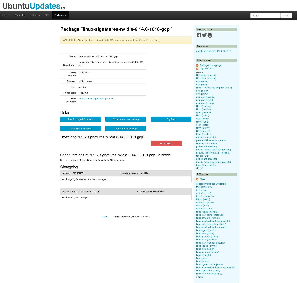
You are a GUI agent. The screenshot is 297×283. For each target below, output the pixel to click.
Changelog (20, 15)
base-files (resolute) (206, 165)
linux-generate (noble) (207, 236)
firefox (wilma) (203, 199)
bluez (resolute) (204, 112)
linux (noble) (202, 258)
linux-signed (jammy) (206, 245)
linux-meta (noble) (205, 233)
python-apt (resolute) (206, 146)
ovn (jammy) (202, 90)
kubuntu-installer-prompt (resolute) (213, 152)
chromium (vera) (204, 208)
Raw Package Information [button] (80, 119)
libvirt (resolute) (203, 106)
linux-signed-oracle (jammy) (210, 264)
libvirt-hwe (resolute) (206, 75)
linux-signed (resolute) (207, 211)
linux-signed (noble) (206, 230)
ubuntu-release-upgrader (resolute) (213, 149)
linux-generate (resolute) (208, 217)
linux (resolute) (203, 255)
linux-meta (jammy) (205, 248)
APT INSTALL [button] (166, 143)
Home (6, 15)
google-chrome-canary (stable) (211, 183)
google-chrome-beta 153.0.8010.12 (213, 51)
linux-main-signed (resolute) (210, 214)
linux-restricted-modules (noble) (211, 227)
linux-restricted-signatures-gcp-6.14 (96, 98)
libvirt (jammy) (203, 127)
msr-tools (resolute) (205, 96)
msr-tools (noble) (204, 99)
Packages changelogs (210, 65)
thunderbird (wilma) (205, 196)
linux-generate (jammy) (207, 251)
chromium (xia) (203, 193)
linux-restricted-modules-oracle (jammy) (215, 267)
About (105, 216)
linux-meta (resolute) (206, 239)
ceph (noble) (202, 118)
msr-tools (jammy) (205, 103)
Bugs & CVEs (206, 68)
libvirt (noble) (202, 115)
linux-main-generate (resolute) (211, 224)
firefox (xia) (201, 189)
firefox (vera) (202, 205)
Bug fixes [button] (171, 119)
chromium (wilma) (205, 202)
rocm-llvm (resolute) (206, 137)
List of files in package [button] (80, 128)
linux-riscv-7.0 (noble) (206, 143)
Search (286, 15)
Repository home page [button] (126, 128)
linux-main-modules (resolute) (211, 242)
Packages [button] (60, 15)
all (202, 168)
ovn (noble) (201, 81)
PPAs (47, 15)
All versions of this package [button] (126, 119)
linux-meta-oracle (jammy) (209, 273)
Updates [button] (34, 15)
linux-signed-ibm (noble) (208, 270)
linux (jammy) (202, 261)
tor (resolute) (202, 155)
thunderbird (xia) (204, 186)
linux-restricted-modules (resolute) (213, 220)
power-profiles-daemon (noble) (211, 140)
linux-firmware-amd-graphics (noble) (214, 87)
